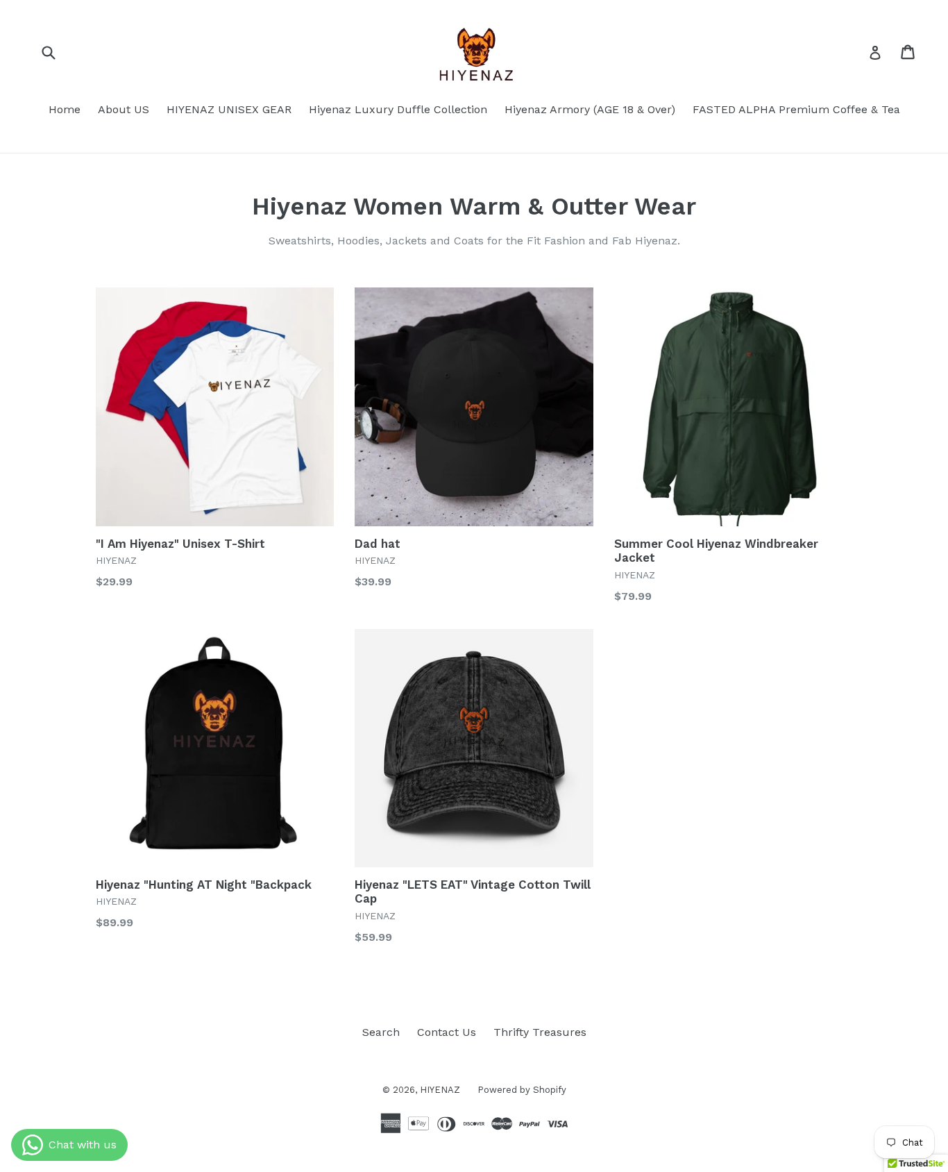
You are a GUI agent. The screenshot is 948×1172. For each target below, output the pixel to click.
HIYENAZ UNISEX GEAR (229, 109)
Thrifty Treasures (539, 1032)
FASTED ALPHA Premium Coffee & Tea (796, 109)
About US (123, 109)
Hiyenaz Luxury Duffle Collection (398, 109)
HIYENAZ (440, 1090)
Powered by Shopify (521, 1090)
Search (381, 1032)
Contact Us (446, 1032)
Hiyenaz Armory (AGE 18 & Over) (590, 109)
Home (65, 109)
